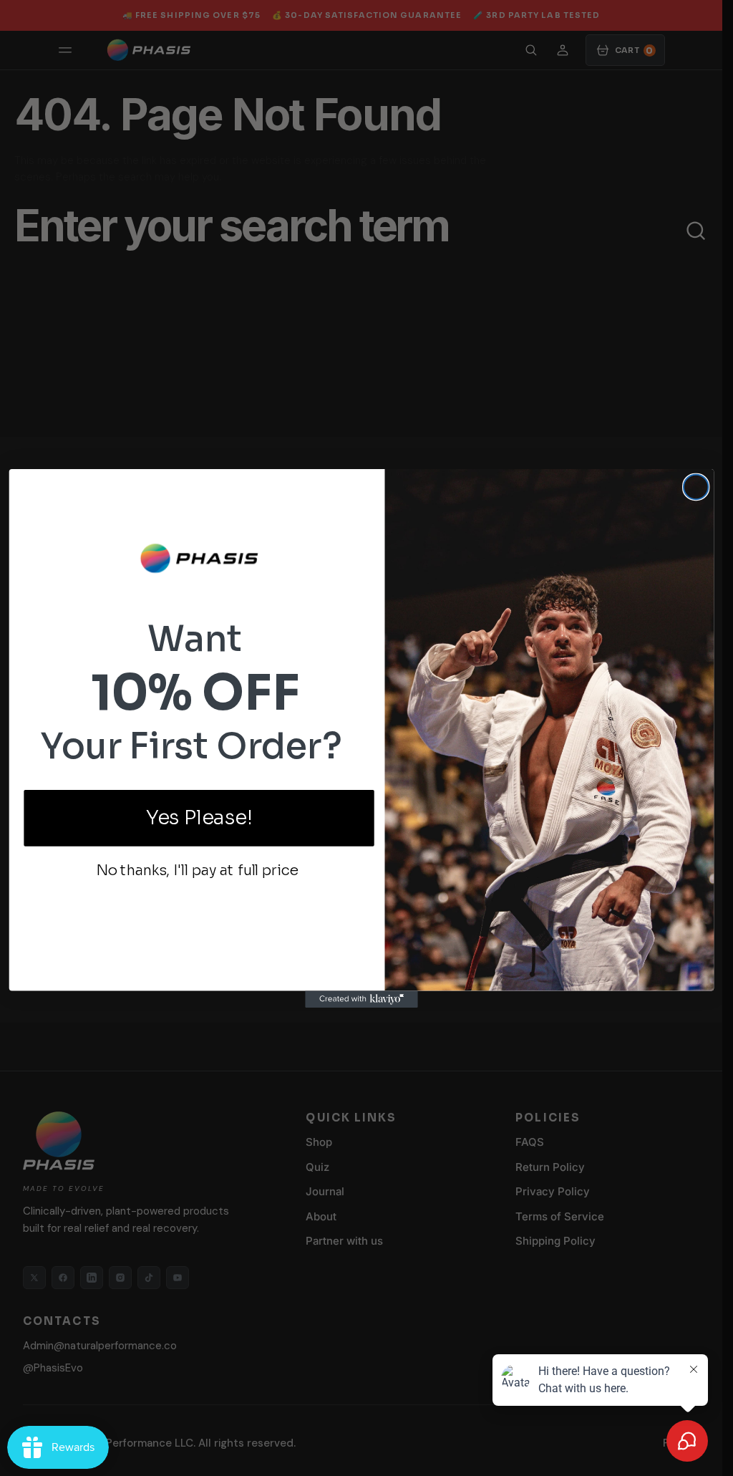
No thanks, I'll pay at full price (196, 870)
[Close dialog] (695, 486)
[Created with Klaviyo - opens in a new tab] (361, 999)
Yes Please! (198, 817)
